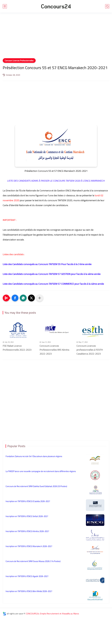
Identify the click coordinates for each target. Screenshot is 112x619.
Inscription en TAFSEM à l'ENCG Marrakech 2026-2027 (29, 546)
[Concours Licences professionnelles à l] (92, 330)
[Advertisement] (56, 37)
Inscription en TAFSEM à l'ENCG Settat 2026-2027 (27, 516)
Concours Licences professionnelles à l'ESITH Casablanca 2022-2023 (89, 350)
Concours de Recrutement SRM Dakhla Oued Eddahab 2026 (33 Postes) (36, 486)
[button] (15, 298)
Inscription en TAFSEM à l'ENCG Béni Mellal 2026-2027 (29, 591)
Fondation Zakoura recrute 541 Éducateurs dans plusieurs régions (34, 456)
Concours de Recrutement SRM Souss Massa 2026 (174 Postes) (33, 561)
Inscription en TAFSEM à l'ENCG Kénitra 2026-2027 (27, 531)
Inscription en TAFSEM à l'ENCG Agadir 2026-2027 (27, 576)
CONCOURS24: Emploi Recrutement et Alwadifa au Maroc (52, 614)
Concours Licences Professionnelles (19, 60)
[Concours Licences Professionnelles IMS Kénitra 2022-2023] (56, 330)
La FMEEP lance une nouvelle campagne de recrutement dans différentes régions (41, 471)
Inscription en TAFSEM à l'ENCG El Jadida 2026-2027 (28, 501)
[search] (107, 6)
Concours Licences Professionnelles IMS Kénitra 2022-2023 (54, 350)
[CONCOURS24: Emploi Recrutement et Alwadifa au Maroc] (56, 6)
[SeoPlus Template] (4, 613)
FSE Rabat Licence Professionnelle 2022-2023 (17, 348)
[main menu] (5, 6)
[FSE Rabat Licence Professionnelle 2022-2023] (19, 330)
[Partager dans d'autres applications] (39, 298)
